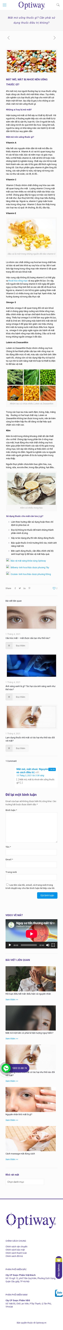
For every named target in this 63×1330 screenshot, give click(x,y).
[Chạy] (10, 945)
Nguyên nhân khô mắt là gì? (19, 1114)
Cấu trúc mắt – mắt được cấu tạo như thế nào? (28, 638)
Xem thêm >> (12, 999)
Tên (8, 847)
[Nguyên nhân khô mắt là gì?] (31, 1099)
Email (9, 859)
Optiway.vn (41, 1322)
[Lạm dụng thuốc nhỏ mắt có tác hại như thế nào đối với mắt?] (31, 1057)
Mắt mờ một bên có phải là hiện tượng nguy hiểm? (29, 1033)
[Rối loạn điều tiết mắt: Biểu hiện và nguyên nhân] (31, 978)
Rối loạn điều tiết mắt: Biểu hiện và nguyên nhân (28, 994)
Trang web (11, 872)
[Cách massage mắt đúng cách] (31, 1138)
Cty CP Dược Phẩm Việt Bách (21, 1275)
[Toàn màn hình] (53, 945)
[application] (31, 933)
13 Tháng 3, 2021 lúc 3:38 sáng (30, 775)
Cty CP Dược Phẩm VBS (18, 1300)
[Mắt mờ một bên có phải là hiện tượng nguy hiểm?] (31, 1018)
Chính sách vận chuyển (16, 1246)
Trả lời (52, 769)
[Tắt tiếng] (47, 945)
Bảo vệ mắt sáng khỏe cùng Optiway (28, 561)
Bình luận (11, 810)
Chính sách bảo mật (15, 1249)
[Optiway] (31, 5)
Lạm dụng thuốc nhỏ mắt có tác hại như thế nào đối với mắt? (30, 1074)
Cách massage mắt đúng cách (20, 1153)
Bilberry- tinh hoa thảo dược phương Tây (29, 567)
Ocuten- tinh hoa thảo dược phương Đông (30, 574)
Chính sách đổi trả (14, 1256)
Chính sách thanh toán (16, 1253)
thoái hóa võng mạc (18, 280)
